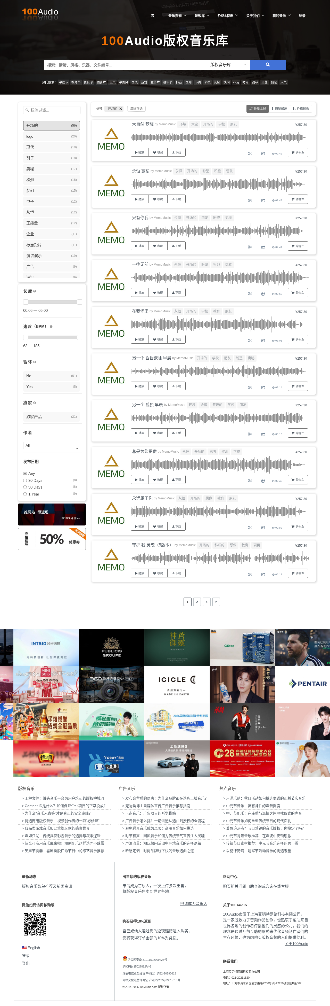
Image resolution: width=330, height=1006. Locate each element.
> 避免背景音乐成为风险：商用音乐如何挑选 (158, 828)
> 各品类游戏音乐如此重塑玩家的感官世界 (56, 828)
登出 (26, 963)
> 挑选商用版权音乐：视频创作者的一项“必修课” (61, 821)
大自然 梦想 (143, 124)
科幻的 (219, 545)
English (33, 948)
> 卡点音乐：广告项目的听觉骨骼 (149, 813)
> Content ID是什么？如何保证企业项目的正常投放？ (64, 806)
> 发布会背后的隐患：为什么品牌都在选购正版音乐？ (165, 798)
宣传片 (155, 82)
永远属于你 (142, 498)
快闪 (227, 82)
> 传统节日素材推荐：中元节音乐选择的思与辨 (260, 843)
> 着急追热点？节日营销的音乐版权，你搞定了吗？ (264, 828)
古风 (112, 82)
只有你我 (140, 217)
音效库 (200, 16)
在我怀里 (140, 311)
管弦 (229, 171)
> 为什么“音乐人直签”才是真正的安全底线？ (57, 813)
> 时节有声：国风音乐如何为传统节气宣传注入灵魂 (163, 836)
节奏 (198, 82)
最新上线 (260, 109)
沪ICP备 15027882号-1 (136, 966)
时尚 (245, 82)
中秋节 (63, 82)
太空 (194, 124)
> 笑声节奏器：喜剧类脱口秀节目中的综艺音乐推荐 (63, 851)
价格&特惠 (225, 16)
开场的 (208, 124)
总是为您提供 (144, 451)
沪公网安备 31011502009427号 (147, 959)
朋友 (233, 124)
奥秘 (228, 218)
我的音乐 (279, 16)
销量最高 (281, 109)
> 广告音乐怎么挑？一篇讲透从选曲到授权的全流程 (163, 821)
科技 (207, 82)
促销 (274, 82)
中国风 (123, 82)
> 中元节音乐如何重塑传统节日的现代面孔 (257, 821)
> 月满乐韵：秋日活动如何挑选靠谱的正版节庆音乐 (264, 798)
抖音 (179, 82)
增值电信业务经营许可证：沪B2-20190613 (149, 973)
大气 (283, 82)
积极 (217, 171)
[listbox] (227, 65)
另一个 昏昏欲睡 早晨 (151, 358)
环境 (182, 124)
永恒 (178, 171)
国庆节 (88, 82)
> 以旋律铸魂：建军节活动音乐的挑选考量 (257, 851)
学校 (221, 124)
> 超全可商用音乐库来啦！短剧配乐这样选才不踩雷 (63, 843)
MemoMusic (167, 124)
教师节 (76, 82)
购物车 (300, 152)
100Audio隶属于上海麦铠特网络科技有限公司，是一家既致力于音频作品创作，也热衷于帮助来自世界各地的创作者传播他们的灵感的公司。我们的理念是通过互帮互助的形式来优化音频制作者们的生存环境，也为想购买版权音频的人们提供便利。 (265, 926)
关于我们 (253, 16)
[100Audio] (40, 16)
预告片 (101, 82)
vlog (236, 82)
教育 (216, 311)
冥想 (264, 82)
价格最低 (303, 109)
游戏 (144, 82)
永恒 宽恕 (141, 171)
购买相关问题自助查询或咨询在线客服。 (258, 886)
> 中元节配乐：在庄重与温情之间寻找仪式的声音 (262, 813)
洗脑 (217, 82)
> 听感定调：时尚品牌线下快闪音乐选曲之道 (158, 851)
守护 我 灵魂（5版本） (153, 545)
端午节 (167, 82)
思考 (213, 451)
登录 (302, 16)
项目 (256, 545)
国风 (134, 82)
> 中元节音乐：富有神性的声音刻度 (251, 806)
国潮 (188, 82)
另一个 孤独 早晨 (147, 405)
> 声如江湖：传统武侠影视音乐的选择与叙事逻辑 (61, 836)
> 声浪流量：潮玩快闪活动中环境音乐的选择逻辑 (161, 843)
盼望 (205, 171)
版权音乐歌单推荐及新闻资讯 (47, 886)
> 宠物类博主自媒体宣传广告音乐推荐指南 (156, 806)
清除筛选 (136, 109)
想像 (208, 498)
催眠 (224, 451)
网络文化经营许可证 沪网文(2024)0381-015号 (151, 980)
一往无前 (140, 264)
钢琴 (255, 82)
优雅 (228, 264)
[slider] (25, 302)
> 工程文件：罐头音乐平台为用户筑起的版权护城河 (63, 798)
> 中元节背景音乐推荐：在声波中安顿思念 (257, 836)
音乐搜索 (175, 16)
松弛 (216, 264)
